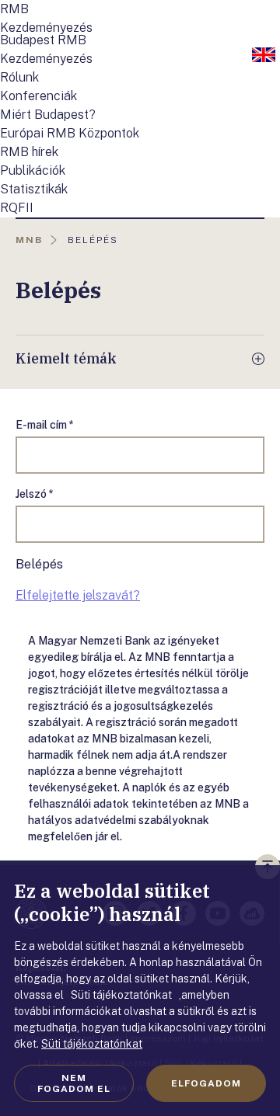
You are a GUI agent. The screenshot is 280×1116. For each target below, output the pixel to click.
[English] (263, 55)
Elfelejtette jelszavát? (78, 595)
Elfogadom (206, 1083)
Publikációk (32, 170)
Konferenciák (38, 96)
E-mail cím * (45, 425)
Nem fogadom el (73, 1083)
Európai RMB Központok (69, 133)
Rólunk (19, 77)
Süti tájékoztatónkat (91, 1044)
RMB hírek (29, 151)
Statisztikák (34, 189)
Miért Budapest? (48, 114)
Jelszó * (35, 494)
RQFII (16, 207)
